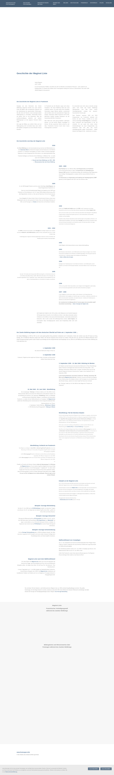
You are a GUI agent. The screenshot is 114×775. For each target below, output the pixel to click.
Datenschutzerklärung (11, 771)
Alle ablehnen (93, 768)
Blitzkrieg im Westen (50, 405)
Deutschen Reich (25, 149)
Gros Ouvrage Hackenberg (61, 591)
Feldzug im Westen (50, 407)
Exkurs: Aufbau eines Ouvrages (66, 257)
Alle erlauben (106, 768)
